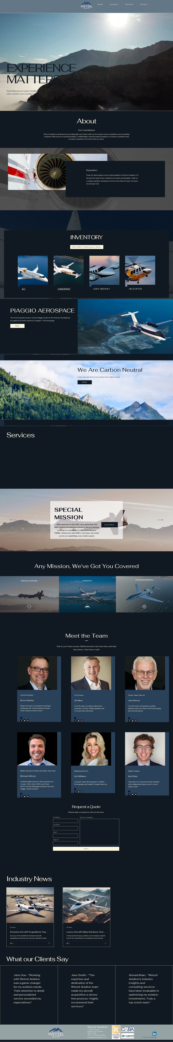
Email (54, 832)
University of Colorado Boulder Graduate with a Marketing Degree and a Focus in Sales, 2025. (143, 784)
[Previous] (13, 520)
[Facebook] (21, 720)
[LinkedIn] (28, 720)
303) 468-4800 (100, 1035)
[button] (100, 4)
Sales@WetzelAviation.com (96, 1037)
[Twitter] (24, 720)
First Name (56, 817)
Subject (55, 839)
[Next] (160, 520)
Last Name (56, 824)
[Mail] (21, 717)
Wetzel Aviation (97, 1027)
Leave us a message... (87, 817)
